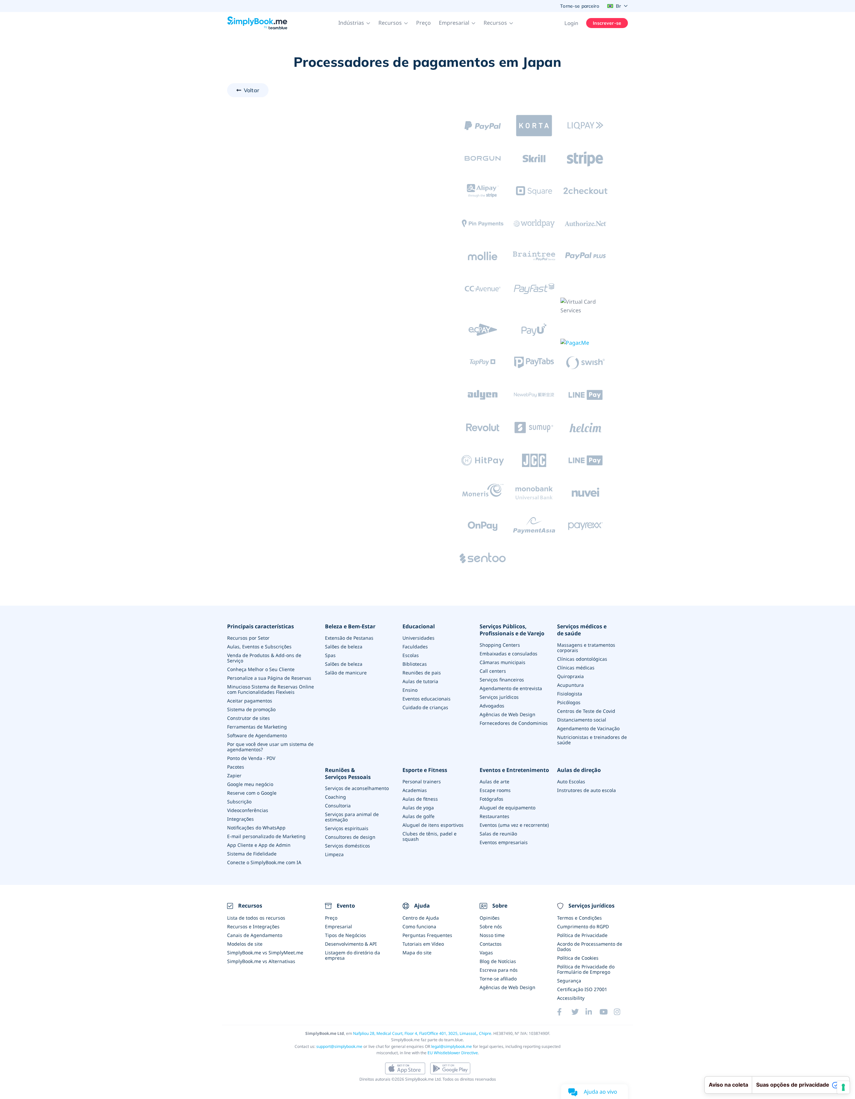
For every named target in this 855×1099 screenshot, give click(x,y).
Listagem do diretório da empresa (352, 955)
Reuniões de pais (421, 672)
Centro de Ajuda (420, 918)
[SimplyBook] (257, 23)
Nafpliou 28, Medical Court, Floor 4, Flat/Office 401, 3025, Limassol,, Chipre (422, 1033)
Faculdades (415, 646)
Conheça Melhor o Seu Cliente (261, 669)
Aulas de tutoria (420, 681)
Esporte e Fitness (424, 770)
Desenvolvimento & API (351, 944)
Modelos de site (245, 944)
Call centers (493, 671)
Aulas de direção (579, 770)
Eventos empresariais (504, 842)
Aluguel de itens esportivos (433, 825)
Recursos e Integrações (253, 926)
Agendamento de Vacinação (588, 728)
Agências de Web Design (507, 714)
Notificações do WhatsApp (256, 827)
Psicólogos (568, 702)
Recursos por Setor (248, 638)
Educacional (418, 626)
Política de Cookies (577, 958)
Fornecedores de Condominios (514, 723)
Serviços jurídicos (499, 697)
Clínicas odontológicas (582, 659)
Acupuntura (570, 685)
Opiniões (490, 918)
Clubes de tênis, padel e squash (429, 836)
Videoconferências (247, 810)
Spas (330, 655)
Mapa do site (417, 952)
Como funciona (419, 926)
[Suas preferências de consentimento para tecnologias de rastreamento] (843, 1087)
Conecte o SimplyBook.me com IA (264, 862)
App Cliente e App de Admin (259, 845)
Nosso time (492, 935)
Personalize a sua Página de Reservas (269, 678)
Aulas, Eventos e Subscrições (259, 646)
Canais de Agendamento (254, 935)
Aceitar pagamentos (249, 700)
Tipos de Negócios (345, 935)
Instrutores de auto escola (586, 790)
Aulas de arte (494, 781)
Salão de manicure (346, 672)
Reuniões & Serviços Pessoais (348, 774)
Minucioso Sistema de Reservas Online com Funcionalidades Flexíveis (270, 689)
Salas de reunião (498, 833)
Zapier (234, 775)
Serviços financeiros (502, 679)
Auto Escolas (571, 781)
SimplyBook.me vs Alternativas (261, 961)
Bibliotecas (414, 664)
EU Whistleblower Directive (453, 1053)
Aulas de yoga (418, 807)
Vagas (486, 952)
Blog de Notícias (498, 961)
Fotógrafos (491, 799)
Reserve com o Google (252, 793)
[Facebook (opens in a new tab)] (564, 1012)
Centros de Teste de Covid (586, 711)
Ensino (409, 690)
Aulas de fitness (420, 799)
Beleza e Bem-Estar (350, 626)
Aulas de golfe (418, 816)
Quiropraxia (570, 676)
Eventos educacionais (426, 698)
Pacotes (235, 767)
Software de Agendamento (257, 735)
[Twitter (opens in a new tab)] (578, 1012)
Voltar (251, 90)
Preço (423, 22)
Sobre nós (491, 926)
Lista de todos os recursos (256, 918)
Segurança (569, 980)
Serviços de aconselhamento (357, 788)
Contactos (491, 944)
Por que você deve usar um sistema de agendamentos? (270, 747)
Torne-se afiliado (498, 978)
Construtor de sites (248, 718)
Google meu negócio (250, 784)
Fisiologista (569, 693)
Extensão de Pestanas (349, 638)
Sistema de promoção (251, 709)
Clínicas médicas (575, 667)
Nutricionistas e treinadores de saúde (592, 740)
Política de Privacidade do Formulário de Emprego (586, 969)
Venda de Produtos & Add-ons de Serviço (264, 658)
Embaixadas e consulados (508, 653)
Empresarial (338, 926)
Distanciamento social (581, 720)
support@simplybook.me (339, 1046)
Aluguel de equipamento (507, 807)
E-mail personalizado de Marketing (266, 836)
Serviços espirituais (346, 828)
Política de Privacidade (582, 935)
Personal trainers (421, 781)
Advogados (492, 705)
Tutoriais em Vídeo (423, 944)
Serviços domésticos (347, 845)
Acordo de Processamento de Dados (589, 946)
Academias (414, 790)
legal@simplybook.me (451, 1046)
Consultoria (338, 805)
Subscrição (239, 801)
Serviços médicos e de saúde (582, 630)
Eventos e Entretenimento (514, 770)
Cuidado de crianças (425, 707)
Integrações (240, 819)
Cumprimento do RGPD (583, 926)
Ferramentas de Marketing (257, 727)
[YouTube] (607, 1012)
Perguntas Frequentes (427, 935)
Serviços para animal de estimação (352, 817)
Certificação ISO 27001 (582, 989)
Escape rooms (495, 790)
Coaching (335, 797)
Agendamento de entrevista (511, 688)
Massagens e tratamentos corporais (586, 647)
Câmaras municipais (502, 662)
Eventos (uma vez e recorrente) (514, 825)
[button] (354, 23)
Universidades (418, 638)
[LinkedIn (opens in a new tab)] (592, 1012)
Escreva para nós (499, 970)
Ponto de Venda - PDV (251, 758)
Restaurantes (494, 816)
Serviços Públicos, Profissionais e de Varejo (512, 630)
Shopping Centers (500, 645)
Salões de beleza (343, 646)
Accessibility (570, 998)
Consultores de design (350, 837)
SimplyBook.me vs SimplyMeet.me (265, 952)
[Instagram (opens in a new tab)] (621, 1012)
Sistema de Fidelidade (252, 853)
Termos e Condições (579, 918)
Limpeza (334, 854)
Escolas (410, 655)
